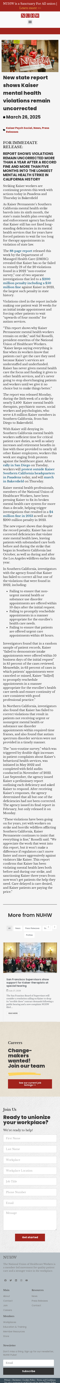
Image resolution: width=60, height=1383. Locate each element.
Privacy (7, 1371)
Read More (13, 1004)
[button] (30, 22)
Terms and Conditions (46, 1371)
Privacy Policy (50, 1373)
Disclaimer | (17, 1371)
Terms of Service (29, 1375)
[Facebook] (5, 1271)
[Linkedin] (16, 1271)
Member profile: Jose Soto (24, 979)
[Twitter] (10, 1271)
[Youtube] (26, 1271)
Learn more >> (30, 8)
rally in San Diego (16, 465)
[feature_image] (30, 957)
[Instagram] (21, 1271)
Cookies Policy (29, 1371)
